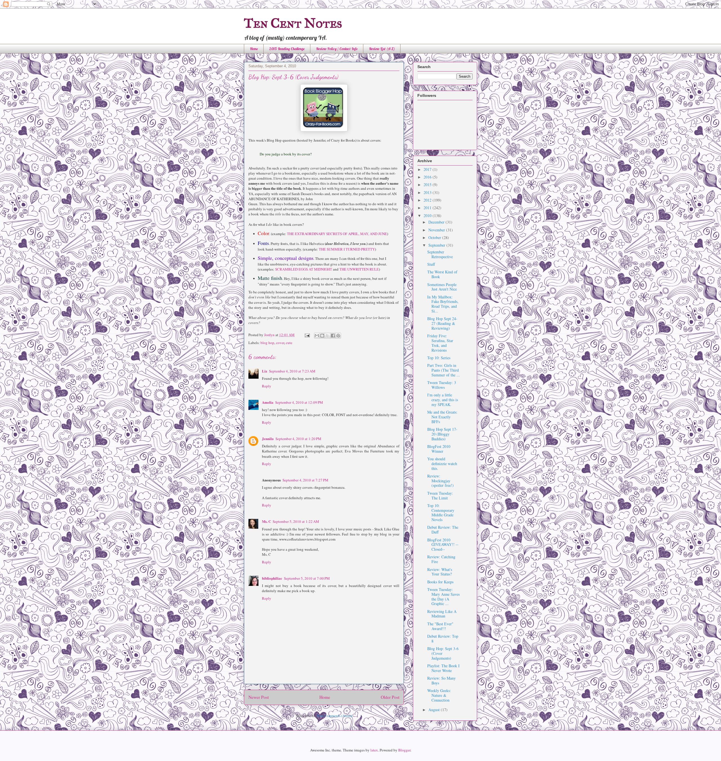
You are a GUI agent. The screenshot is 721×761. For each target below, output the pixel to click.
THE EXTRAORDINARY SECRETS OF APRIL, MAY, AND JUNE (337, 233)
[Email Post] (307, 334)
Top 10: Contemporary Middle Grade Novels (440, 512)
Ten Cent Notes (293, 23)
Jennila (268, 438)
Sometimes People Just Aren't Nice (442, 287)
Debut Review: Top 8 (442, 638)
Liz (264, 371)
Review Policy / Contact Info (337, 48)
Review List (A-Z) (382, 48)
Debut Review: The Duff (442, 530)
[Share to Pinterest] (338, 335)
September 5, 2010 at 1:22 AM (296, 521)
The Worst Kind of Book (442, 274)
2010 (428, 215)
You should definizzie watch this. (442, 463)
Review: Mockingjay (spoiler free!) (440, 480)
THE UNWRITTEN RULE (359, 269)
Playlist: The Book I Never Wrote (443, 668)
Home (254, 48)
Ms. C (266, 521)
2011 (428, 207)
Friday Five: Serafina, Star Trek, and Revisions (440, 342)
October (435, 237)
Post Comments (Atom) (334, 715)
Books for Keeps (440, 581)
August (434, 709)
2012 (428, 200)
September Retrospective (440, 254)
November (437, 230)
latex (374, 750)
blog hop (267, 342)
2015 (428, 184)
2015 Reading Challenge (287, 48)
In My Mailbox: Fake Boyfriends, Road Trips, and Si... (443, 304)
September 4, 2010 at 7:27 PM (305, 480)
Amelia (267, 402)
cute (289, 342)
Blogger (404, 750)
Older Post (390, 697)
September (437, 245)
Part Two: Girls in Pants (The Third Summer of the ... (443, 370)
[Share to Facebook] (333, 335)
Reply (266, 386)
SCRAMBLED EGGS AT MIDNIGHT (303, 269)
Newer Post (258, 697)
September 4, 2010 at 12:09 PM (299, 402)
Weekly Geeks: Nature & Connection (439, 695)
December (437, 222)
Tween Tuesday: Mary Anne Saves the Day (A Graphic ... (443, 596)
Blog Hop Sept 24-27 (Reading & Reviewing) (442, 323)
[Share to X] (327, 335)
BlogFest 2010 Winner (438, 449)
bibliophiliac (272, 578)
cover (280, 342)
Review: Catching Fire (441, 559)
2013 (428, 192)
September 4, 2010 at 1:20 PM (298, 438)
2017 (428, 169)
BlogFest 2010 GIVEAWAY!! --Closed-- (443, 544)
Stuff (431, 264)
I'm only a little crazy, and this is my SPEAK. (442, 399)
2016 (428, 177)
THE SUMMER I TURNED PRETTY (347, 249)
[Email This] (317, 335)
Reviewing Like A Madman (442, 614)
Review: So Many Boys (441, 680)
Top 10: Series (438, 357)
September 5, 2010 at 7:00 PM (307, 578)
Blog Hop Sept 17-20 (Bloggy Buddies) (442, 434)
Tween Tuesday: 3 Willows (441, 385)
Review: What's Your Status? (439, 572)
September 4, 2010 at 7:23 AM (292, 371)
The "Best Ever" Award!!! (440, 626)
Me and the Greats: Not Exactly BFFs (442, 416)
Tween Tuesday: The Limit (440, 495)
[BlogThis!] (322, 335)
